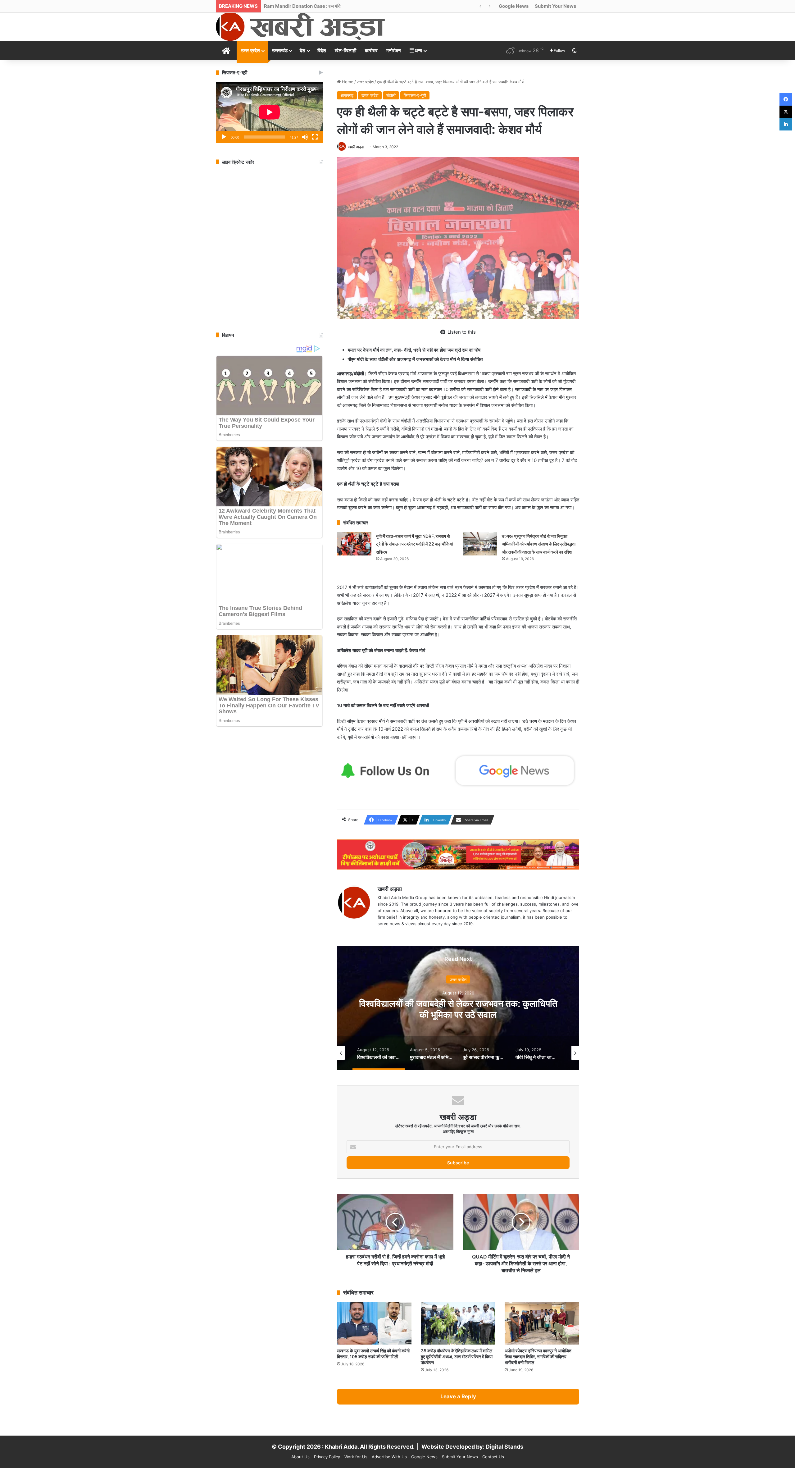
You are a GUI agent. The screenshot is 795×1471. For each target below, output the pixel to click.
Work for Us (355, 1456)
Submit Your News (555, 6)
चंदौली (391, 95)
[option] (458, 1008)
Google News (514, 6)
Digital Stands (504, 1446)
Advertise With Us (389, 1456)
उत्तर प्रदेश (250, 50)
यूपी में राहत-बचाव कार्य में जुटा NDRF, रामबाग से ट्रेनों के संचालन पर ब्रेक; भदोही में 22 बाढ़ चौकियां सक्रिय (414, 544)
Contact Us (493, 1456)
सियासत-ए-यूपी (415, 95)
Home (347, 81)
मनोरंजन (393, 50)
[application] (269, 112)
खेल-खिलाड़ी (345, 50)
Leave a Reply (458, 1396)
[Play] (224, 137)
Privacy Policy (327, 1456)
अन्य (418, 50)
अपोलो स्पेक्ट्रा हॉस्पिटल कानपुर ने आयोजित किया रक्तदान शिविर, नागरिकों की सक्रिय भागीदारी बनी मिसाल (538, 1356)
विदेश (321, 50)
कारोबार (371, 50)
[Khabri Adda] (300, 26)
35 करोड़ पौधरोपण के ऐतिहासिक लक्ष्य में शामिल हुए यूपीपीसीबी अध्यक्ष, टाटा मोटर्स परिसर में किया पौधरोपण (457, 1356)
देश (302, 50)
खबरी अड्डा (356, 146)
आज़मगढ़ (346, 95)
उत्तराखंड (280, 50)
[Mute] (305, 137)
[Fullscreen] (315, 137)
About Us (300, 1456)
